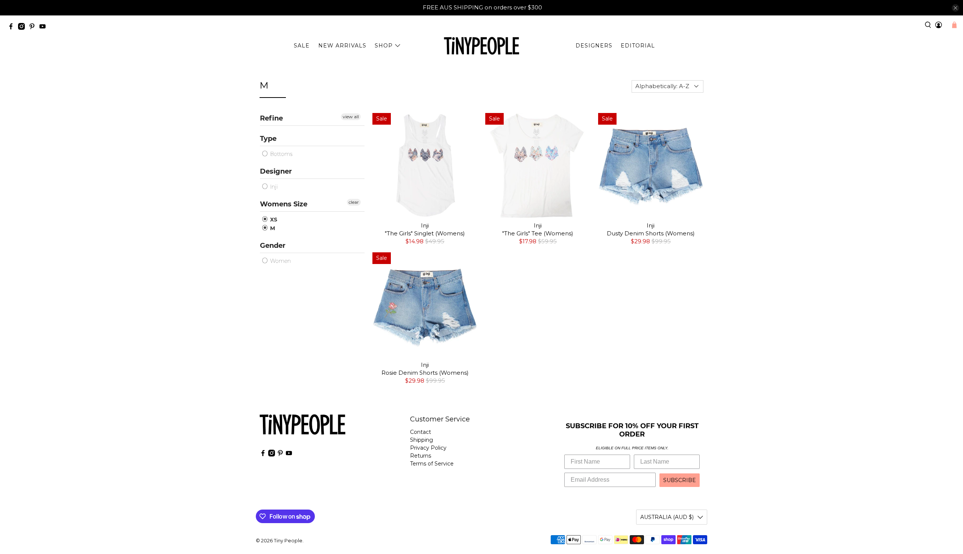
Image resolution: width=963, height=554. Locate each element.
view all (351, 116)
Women (280, 261)
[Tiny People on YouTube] (44, 27)
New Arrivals (342, 45)
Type (268, 138)
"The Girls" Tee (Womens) (537, 233)
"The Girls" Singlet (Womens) (425, 233)
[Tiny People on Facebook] (13, 27)
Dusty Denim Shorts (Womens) (651, 233)
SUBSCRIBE (679, 480)
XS (273, 219)
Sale (302, 45)
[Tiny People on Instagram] (23, 27)
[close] (955, 8)
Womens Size (283, 204)
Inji (273, 186)
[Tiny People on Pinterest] (34, 27)
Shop (384, 45)
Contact (420, 432)
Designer (276, 171)
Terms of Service (432, 463)
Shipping (421, 439)
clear (354, 202)
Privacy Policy (428, 447)
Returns (420, 455)
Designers (594, 45)
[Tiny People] (481, 46)
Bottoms (280, 154)
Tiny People (288, 540)
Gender (273, 245)
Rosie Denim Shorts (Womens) (425, 372)
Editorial (638, 45)
